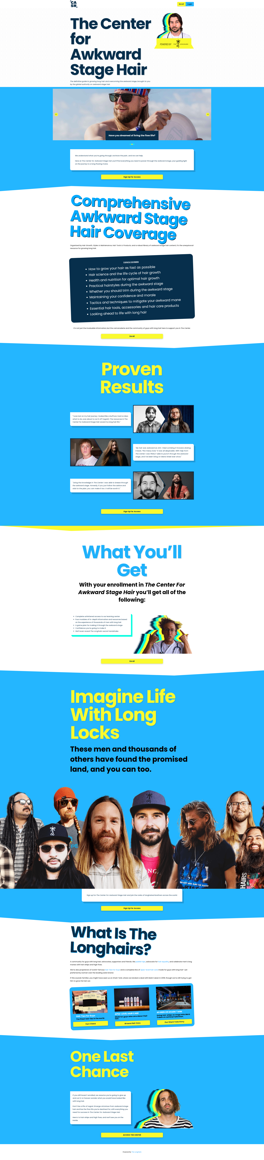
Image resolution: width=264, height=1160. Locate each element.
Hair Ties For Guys (112, 970)
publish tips (140, 961)
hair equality (163, 961)
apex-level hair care (149, 970)
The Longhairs (136, 1152)
